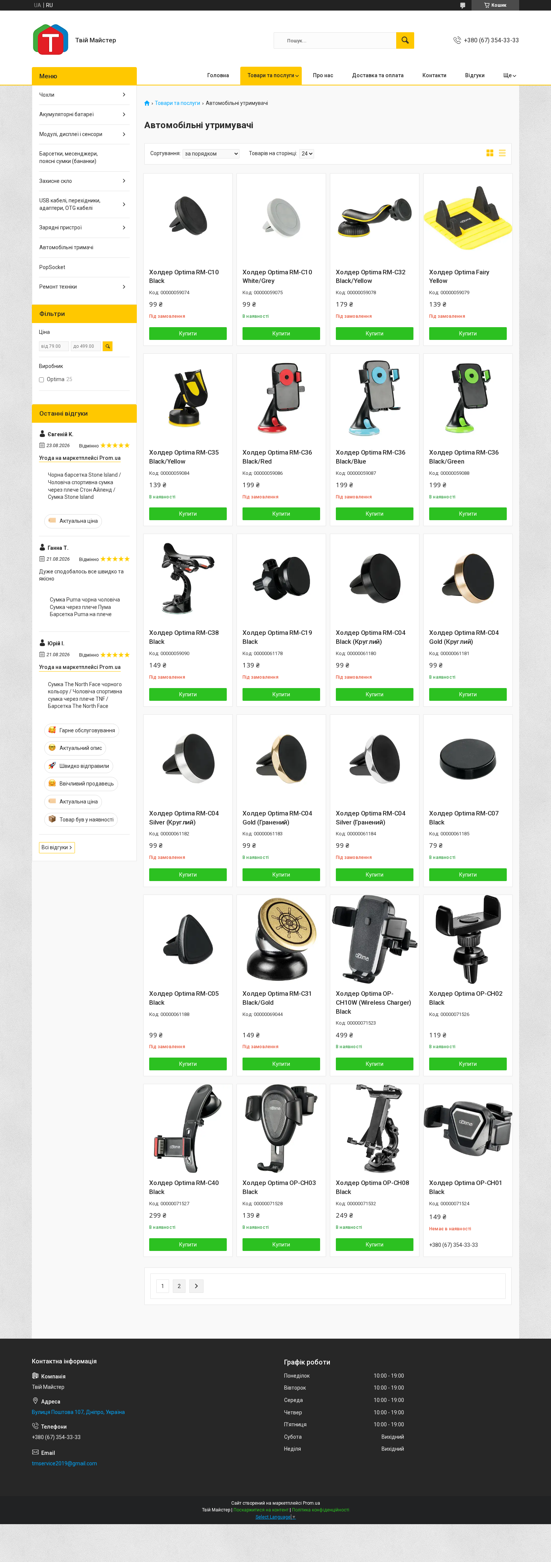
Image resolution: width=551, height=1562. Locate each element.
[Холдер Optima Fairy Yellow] (468, 218)
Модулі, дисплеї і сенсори (70, 134)
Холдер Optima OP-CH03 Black (279, 1187)
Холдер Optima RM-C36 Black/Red (277, 457)
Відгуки (475, 75)
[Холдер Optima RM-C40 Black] (188, 1128)
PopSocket (52, 267)
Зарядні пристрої (60, 227)
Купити (188, 334)
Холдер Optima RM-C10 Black (184, 276)
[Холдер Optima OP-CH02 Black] (468, 939)
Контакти (434, 75)
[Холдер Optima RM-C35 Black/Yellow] (188, 398)
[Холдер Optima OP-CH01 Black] (468, 1128)
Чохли (46, 95)
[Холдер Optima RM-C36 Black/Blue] (374, 398)
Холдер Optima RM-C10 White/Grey (277, 276)
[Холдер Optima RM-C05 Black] (188, 939)
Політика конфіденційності (320, 1510)
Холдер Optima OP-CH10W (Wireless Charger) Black (373, 1002)
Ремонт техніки (58, 287)
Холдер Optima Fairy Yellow (459, 276)
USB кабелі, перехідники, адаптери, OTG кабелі (69, 204)
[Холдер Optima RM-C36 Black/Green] (468, 398)
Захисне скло (55, 181)
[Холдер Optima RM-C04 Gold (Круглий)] (468, 578)
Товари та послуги (271, 75)
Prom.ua (311, 1503)
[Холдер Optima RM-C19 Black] (281, 578)
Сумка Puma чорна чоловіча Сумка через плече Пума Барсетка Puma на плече (85, 607)
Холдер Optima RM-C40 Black (184, 1187)
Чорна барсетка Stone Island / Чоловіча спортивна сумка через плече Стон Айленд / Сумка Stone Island (84, 486)
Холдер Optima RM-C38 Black (184, 637)
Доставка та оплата (378, 75)
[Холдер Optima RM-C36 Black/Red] (281, 398)
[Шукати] (405, 40)
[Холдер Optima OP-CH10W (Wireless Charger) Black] (374, 939)
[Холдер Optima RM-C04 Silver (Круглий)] (188, 759)
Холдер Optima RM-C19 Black (277, 637)
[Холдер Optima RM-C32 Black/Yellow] (374, 218)
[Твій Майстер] (50, 40)
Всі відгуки (55, 847)
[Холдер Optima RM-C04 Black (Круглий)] (374, 578)
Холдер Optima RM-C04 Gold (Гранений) (277, 817)
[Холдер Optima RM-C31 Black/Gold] (281, 939)
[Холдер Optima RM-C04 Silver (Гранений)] (374, 759)
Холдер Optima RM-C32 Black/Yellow (371, 276)
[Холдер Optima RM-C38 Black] (188, 578)
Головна (218, 75)
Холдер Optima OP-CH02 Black (466, 998)
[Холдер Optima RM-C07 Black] (468, 759)
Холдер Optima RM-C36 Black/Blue (371, 457)
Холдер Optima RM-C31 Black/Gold (277, 998)
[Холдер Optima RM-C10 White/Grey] (281, 218)
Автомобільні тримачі (66, 247)
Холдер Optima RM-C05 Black (184, 998)
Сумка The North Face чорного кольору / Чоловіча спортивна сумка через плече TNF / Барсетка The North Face (85, 695)
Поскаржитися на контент (261, 1510)
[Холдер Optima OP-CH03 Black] (281, 1128)
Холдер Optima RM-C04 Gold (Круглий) (464, 637)
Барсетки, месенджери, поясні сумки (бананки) (68, 157)
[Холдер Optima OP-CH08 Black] (374, 1128)
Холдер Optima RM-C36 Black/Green (464, 457)
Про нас (323, 75)
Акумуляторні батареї (66, 114)
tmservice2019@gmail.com (64, 1463)
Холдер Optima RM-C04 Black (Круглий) (371, 637)
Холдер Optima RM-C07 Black (464, 817)
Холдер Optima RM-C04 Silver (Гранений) (371, 817)
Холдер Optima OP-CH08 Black (372, 1187)
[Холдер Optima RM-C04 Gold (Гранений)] (281, 759)
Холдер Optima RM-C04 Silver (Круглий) (184, 817)
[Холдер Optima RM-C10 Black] (188, 218)
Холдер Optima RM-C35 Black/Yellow (184, 457)
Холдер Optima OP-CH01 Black (466, 1187)
